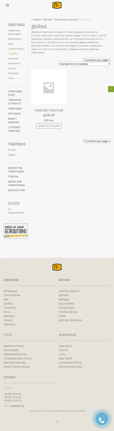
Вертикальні (15, 38)
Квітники (14, 113)
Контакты (10, 377)
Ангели (12, 149)
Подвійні (13, 53)
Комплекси (14, 63)
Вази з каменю (13, 120)
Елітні (11, 78)
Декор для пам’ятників (16, 183)
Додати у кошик (49, 125)
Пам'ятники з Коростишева (69, 411)
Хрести (12, 68)
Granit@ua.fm (17, 406)
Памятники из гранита (66, 19)
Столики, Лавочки (14, 129)
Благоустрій (16, 190)
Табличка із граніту (14, 101)
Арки (10, 43)
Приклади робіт (15, 93)
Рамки (11, 154)
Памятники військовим (14, 32)
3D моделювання (16, 211)
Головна (36, 19)
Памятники (11, 280)
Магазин (47, 19)
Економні (13, 58)
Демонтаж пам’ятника (16, 169)
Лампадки (15, 108)
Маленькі (13, 73)
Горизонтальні (16, 48)
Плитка (13, 176)
